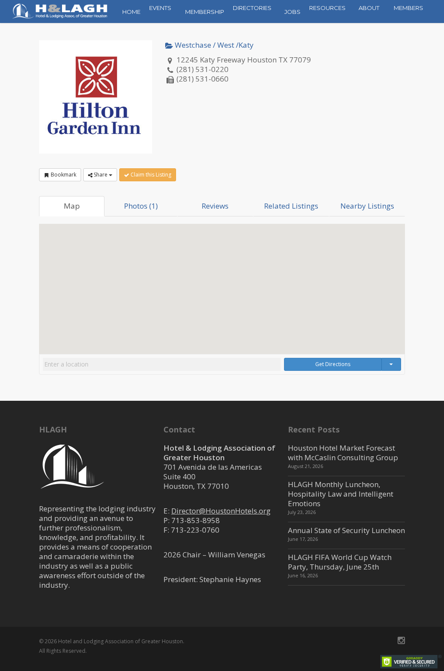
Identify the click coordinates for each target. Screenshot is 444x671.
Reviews (215, 206)
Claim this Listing (150, 174)
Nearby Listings (367, 206)
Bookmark (62, 174)
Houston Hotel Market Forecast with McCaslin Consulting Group (343, 452)
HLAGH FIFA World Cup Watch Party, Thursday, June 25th (340, 562)
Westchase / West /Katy (213, 45)
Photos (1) (141, 206)
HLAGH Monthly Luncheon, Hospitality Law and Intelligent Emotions (340, 493)
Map (72, 206)
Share (100, 174)
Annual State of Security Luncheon (346, 530)
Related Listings (291, 206)
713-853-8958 (195, 520)
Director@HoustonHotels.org (221, 511)
